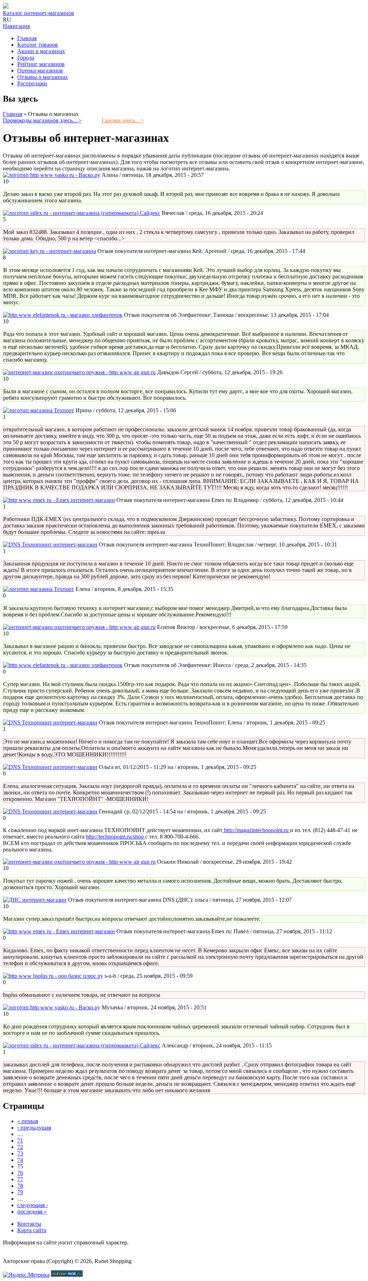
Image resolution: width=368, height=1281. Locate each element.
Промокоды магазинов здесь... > (42, 120)
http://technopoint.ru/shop (115, 837)
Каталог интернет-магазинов (38, 13)
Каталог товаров (37, 45)
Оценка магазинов (40, 70)
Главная (27, 38)
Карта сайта (31, 1230)
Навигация (16, 26)
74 (20, 1160)
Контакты (29, 1224)
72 (20, 1147)
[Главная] (6, 7)
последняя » (32, 1212)
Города (25, 58)
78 (20, 1186)
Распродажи (32, 83)
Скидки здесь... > (123, 120)
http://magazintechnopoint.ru (256, 830)
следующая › (32, 1205)
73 (20, 1153)
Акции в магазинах (41, 51)
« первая (27, 1121)
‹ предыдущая (34, 1128)
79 (20, 1192)
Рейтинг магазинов (41, 64)
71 (20, 1140)
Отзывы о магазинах (42, 77)
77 (20, 1179)
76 (20, 1173)
